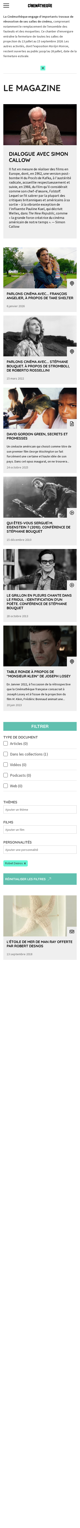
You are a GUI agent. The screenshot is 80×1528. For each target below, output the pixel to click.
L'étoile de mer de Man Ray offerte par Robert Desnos (39, 944)
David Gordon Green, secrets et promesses (37, 436)
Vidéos (18, 764)
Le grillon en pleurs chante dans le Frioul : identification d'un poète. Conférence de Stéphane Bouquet (39, 601)
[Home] (40, 5)
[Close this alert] (42, 68)
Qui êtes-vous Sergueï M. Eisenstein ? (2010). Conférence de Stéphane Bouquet (38, 527)
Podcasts (20, 775)
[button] (15, 863)
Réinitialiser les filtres (25, 879)
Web (16, 785)
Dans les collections (29, 754)
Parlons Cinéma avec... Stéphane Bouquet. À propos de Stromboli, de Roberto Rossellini (38, 365)
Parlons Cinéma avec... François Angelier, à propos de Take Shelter (40, 295)
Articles (19, 743)
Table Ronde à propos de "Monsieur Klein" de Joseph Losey (39, 673)
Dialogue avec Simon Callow (38, 157)
